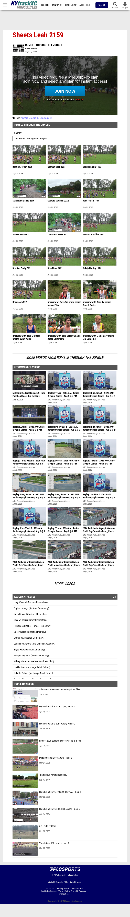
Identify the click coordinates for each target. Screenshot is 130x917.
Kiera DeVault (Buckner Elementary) (30, 614)
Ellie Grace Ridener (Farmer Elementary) (32, 626)
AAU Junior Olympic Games (59, 400)
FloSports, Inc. (72, 875)
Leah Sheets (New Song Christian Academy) (34, 643)
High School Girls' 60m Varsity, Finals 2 (57, 723)
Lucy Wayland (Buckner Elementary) (31, 602)
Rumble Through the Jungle (43, 45)
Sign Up (102, 5)
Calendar (71, 5)
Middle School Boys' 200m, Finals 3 (55, 757)
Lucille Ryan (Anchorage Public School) (32, 667)
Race (49, 118)
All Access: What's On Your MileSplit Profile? (59, 689)
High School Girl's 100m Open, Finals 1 (57, 706)
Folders (17, 133)
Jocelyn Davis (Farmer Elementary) (30, 620)
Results (44, 5)
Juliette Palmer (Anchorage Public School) (33, 673)
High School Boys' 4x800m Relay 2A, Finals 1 (60, 792)
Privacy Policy (63, 888)
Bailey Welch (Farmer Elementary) (30, 631)
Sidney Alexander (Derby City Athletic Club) (34, 661)
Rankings (56, 5)
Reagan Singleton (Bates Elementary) (31, 655)
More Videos (65, 584)
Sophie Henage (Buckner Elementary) (31, 608)
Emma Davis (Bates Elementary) (29, 637)
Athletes (84, 5)
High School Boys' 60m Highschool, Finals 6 (59, 809)
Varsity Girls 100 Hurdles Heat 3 (54, 843)
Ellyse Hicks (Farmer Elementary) (29, 649)
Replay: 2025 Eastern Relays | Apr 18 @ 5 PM (60, 740)
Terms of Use (77, 888)
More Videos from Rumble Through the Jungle (65, 357)
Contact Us (49, 888)
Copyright (62, 875)
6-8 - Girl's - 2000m (47, 826)
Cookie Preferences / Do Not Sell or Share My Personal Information (63, 892)
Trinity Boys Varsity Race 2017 (53, 774)
